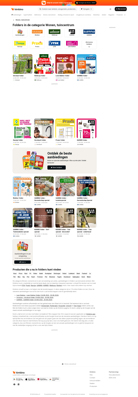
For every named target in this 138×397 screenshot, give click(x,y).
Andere (104, 15)
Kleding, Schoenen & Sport (66, 15)
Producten (120, 15)
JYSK (23, 285)
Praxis (28, 285)
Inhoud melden (95, 381)
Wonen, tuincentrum (49, 15)
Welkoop (52, 285)
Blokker (59, 285)
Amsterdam (45, 306)
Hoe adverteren (114, 375)
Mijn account (122, 9)
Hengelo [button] (86, 9)
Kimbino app (90, 314)
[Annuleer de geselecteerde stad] (91, 9)
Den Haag (77, 306)
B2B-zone (112, 378)
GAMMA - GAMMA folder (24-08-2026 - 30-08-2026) (34, 300)
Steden (92, 383)
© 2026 (35, 394)
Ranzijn (33, 285)
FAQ (91, 375)
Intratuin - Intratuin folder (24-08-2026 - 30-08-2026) (34, 297)
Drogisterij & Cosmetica (83, 15)
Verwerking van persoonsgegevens (98, 394)
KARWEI (46, 285)
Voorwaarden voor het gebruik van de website (72, 394)
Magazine (111, 15)
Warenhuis (96, 15)
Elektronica (37, 15)
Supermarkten (28, 15)
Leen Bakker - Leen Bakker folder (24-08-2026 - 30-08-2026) (37, 295)
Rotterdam (54, 306)
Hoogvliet (61, 306)
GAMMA (39, 285)
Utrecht (68, 306)
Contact (92, 378)
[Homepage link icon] (62, 364)
